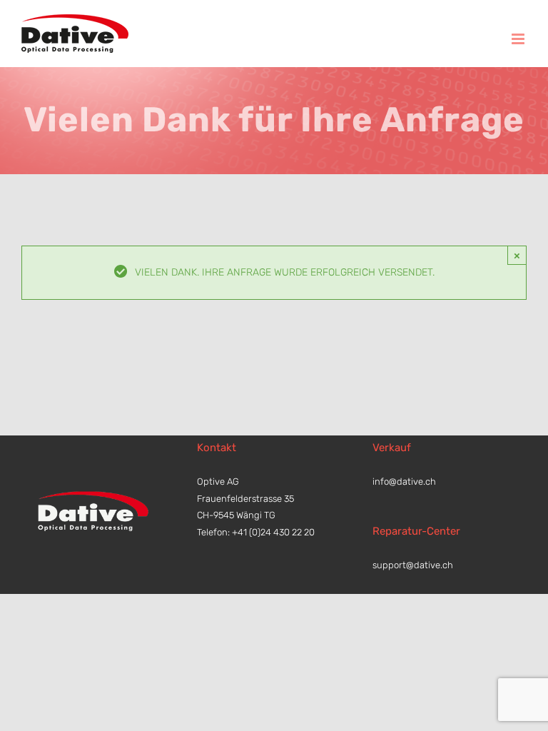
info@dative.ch (404, 481)
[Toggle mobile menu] (519, 38)
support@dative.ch (412, 565)
